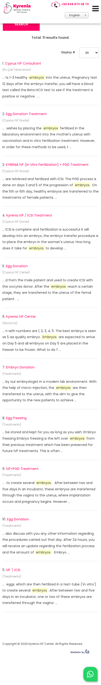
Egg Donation (17, 266)
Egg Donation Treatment (26, 114)
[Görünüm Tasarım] (79, 652)
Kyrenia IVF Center (21, 316)
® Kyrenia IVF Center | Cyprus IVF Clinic (18, 8)
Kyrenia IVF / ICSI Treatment (29, 215)
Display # (68, 52)
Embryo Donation (20, 367)
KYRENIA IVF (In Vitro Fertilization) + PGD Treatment (47, 164)
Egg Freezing (16, 418)
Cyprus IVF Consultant (23, 63)
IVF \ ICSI (13, 570)
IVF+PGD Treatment (22, 468)
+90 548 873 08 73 (75, 4)
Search (21, 24)
